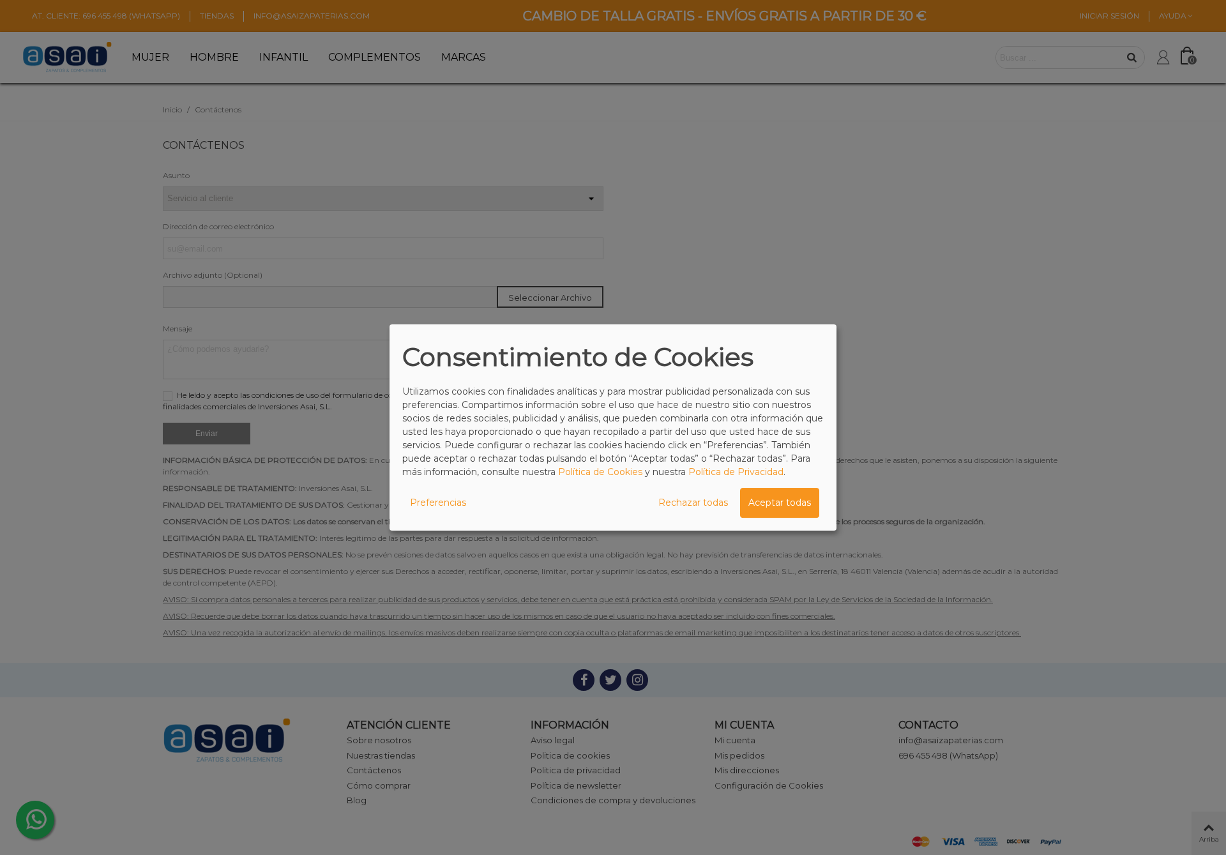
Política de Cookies (600, 472)
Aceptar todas (779, 502)
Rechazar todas (693, 502)
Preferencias (438, 502)
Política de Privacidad (735, 472)
